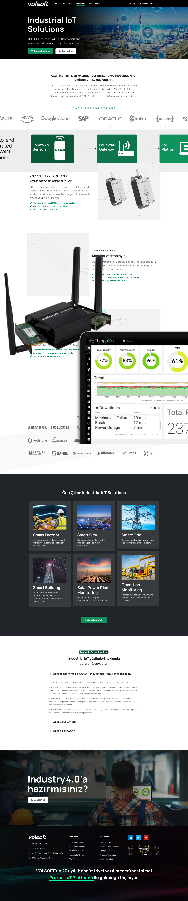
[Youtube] (146, 837)
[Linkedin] (130, 837)
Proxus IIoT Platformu (71, 877)
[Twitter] (138, 837)
